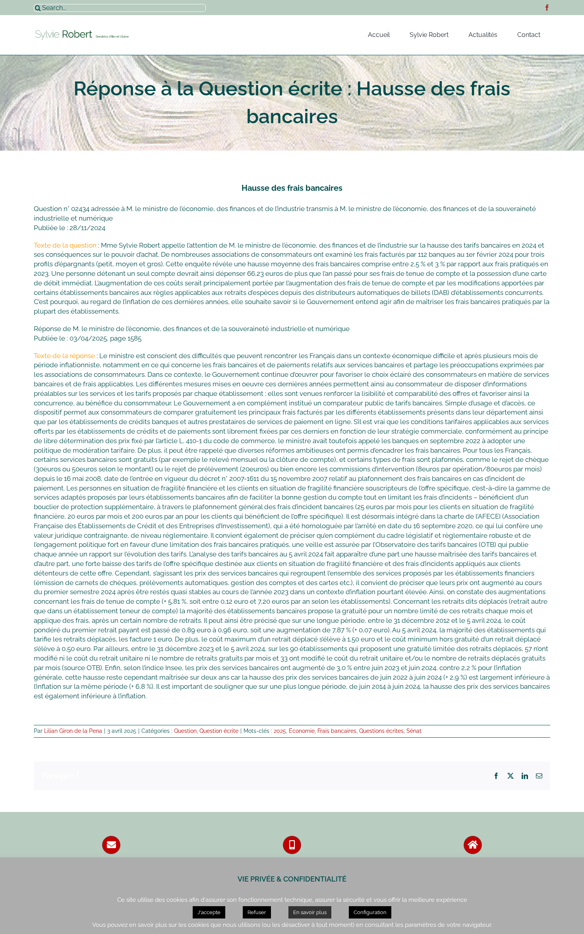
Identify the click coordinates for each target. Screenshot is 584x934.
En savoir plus (310, 912)
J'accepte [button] (208, 912)
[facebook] (547, 7)
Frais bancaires (336, 731)
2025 (280, 731)
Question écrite (218, 731)
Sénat (414, 731)
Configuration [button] (370, 912)
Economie (302, 731)
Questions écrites (381, 731)
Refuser (257, 912)
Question (185, 731)
